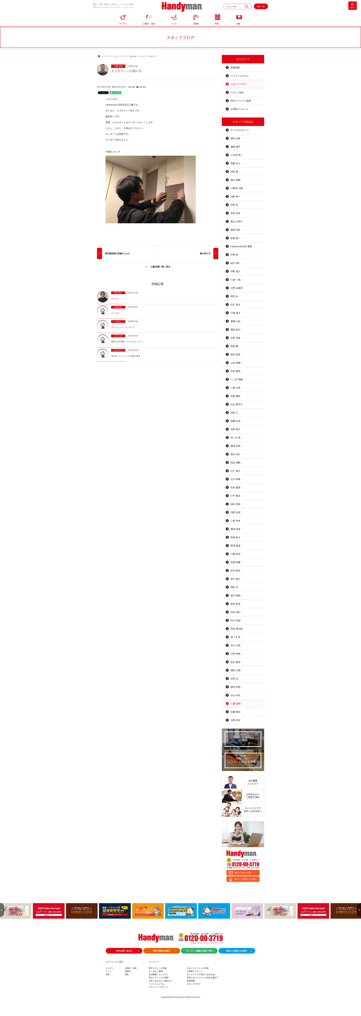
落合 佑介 (235, 454)
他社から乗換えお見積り (245, 879)
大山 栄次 (235, 695)
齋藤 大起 (235, 321)
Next (359, 910)
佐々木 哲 (235, 637)
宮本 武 (234, 678)
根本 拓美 (235, 603)
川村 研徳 (235, 653)
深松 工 (234, 412)
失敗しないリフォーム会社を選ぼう (202, 977)
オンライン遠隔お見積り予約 (199, 951)
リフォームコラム (240, 75)
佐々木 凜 (235, 437)
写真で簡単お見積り (162, 951)
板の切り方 (205, 253)
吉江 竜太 (235, 304)
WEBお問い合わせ (124, 951)
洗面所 (196, 23)
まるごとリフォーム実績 (198, 968)
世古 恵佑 (235, 662)
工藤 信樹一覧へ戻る (160, 266)
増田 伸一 (235, 196)
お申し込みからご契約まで (160, 981)
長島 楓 (234, 346)
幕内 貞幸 (235, 138)
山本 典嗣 (235, 362)
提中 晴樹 (235, 595)
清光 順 (234, 171)
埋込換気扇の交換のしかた (117, 253)
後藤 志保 (235, 421)
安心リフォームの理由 (159, 977)
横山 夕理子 (237, 221)
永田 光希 (235, 337)
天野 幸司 (235, 720)
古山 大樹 (235, 645)
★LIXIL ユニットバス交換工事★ (125, 356)
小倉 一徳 (235, 279)
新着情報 (235, 67)
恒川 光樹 (235, 620)
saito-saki (118, 336)
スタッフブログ (238, 84)
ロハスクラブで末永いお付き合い (201, 974)
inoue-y (118, 321)
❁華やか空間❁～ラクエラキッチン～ (127, 341)
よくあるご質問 (156, 971)
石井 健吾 (235, 371)
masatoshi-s (118, 350)
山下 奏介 (235, 470)
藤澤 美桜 (235, 445)
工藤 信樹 (118, 66)
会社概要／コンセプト (159, 974)
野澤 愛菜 (235, 545)
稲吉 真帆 (235, 462)
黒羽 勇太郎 (237, 628)
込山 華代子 (237, 404)
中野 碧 (234, 254)
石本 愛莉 (235, 487)
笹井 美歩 (235, 213)
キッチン (123, 23)
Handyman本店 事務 (241, 246)
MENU (352, 8)
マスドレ (115, 298)
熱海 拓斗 (235, 537)
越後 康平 (235, 146)
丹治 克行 (235, 612)
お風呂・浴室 (149, 23)
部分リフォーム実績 (241, 100)
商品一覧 (261, 6)
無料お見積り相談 (242, 872)
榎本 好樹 (235, 687)
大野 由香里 (237, 288)
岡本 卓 (234, 587)
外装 (217, 23)
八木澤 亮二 (237, 155)
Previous (2, 910)
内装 (238, 23)
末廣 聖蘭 (235, 562)
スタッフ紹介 (237, 92)
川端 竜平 (235, 312)
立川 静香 (235, 479)
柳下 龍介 (235, 578)
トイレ (174, 23)
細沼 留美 (235, 354)
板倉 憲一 (235, 238)
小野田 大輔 (237, 188)
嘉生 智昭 (235, 179)
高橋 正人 (235, 163)
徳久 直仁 (235, 263)
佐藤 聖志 (118, 307)
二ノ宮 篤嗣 (237, 379)
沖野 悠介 (235, 271)
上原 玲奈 (235, 520)
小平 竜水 (235, 495)
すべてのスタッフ (240, 130)
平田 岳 (234, 204)
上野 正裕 (235, 387)
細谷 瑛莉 (235, 504)
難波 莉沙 (235, 329)
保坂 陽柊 (235, 396)
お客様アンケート (240, 109)
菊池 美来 (235, 529)
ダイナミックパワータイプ (123, 327)
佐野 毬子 (235, 429)
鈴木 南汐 (235, 570)
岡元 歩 (234, 296)
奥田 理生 (118, 293)
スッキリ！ (116, 313)
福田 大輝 (235, 670)
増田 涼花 (235, 512)
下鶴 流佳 (235, 554)
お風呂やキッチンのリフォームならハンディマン (182, 7)
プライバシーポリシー (159, 987)
